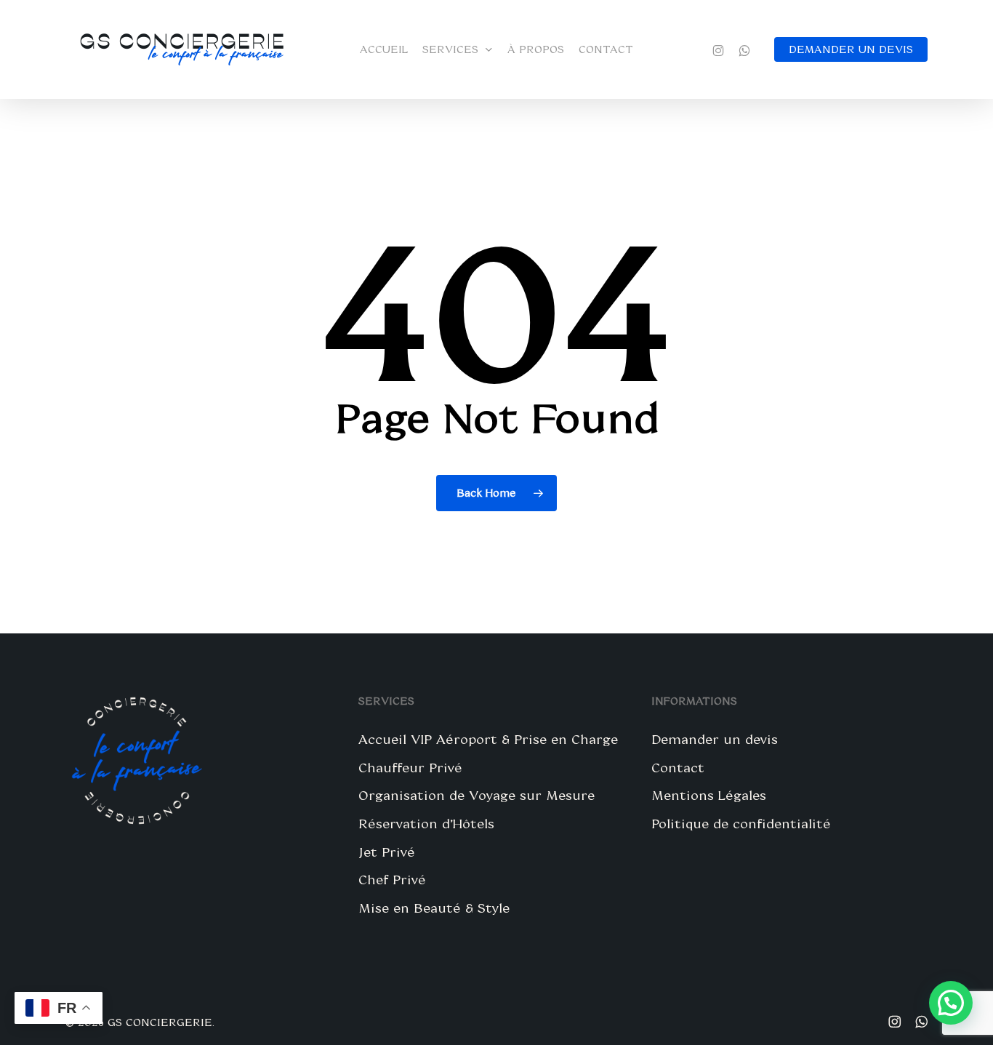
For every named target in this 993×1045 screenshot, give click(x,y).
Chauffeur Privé (410, 767)
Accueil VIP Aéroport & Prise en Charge (488, 739)
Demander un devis (714, 739)
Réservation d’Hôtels (426, 823)
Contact (677, 767)
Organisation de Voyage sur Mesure (476, 795)
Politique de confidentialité (741, 823)
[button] (951, 1003)
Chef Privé (392, 879)
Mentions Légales (708, 795)
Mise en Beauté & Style (434, 907)
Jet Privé (386, 851)
